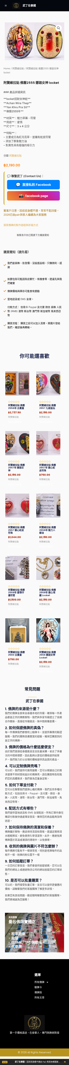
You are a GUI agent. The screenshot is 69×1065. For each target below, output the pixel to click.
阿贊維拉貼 (18, 68)
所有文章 (39, 997)
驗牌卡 (38, 987)
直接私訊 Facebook (33, 184)
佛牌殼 (38, 992)
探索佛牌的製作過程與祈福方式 (21, 224)
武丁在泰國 (29, 5)
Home (7, 68)
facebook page (33, 195)
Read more (14, 421)
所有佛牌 (39, 982)
